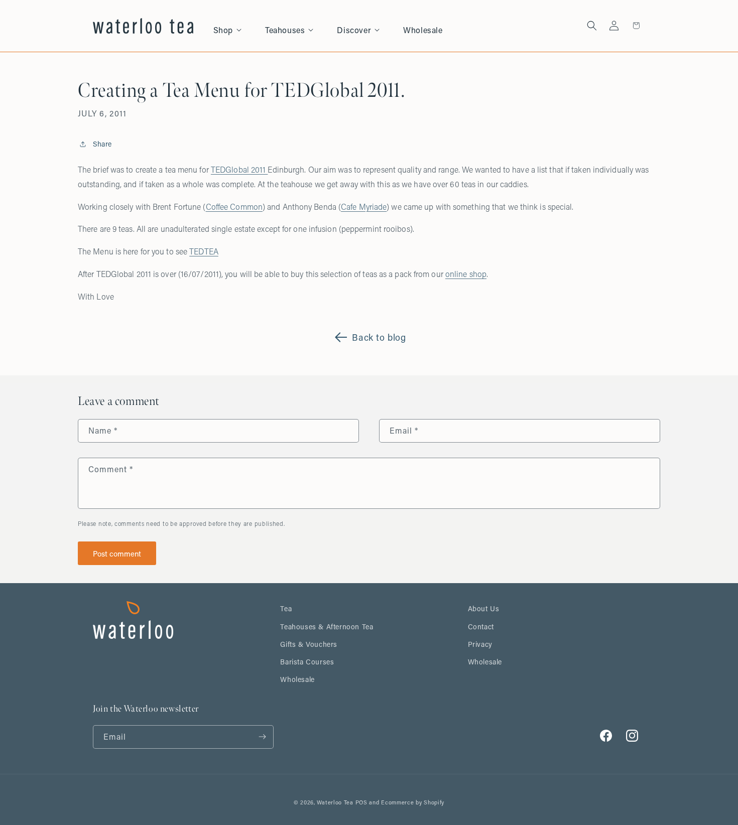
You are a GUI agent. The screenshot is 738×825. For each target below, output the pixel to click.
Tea (286, 608)
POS (361, 802)
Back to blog (379, 337)
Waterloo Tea (335, 802)
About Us (484, 608)
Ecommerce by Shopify (412, 802)
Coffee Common (234, 206)
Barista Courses (307, 661)
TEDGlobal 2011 (239, 169)
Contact (481, 626)
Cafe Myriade (364, 206)
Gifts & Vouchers (308, 644)
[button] (233, 26)
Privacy (480, 644)
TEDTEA (203, 251)
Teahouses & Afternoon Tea (326, 626)
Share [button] (102, 144)
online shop (465, 273)
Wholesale (297, 679)
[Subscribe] (262, 737)
